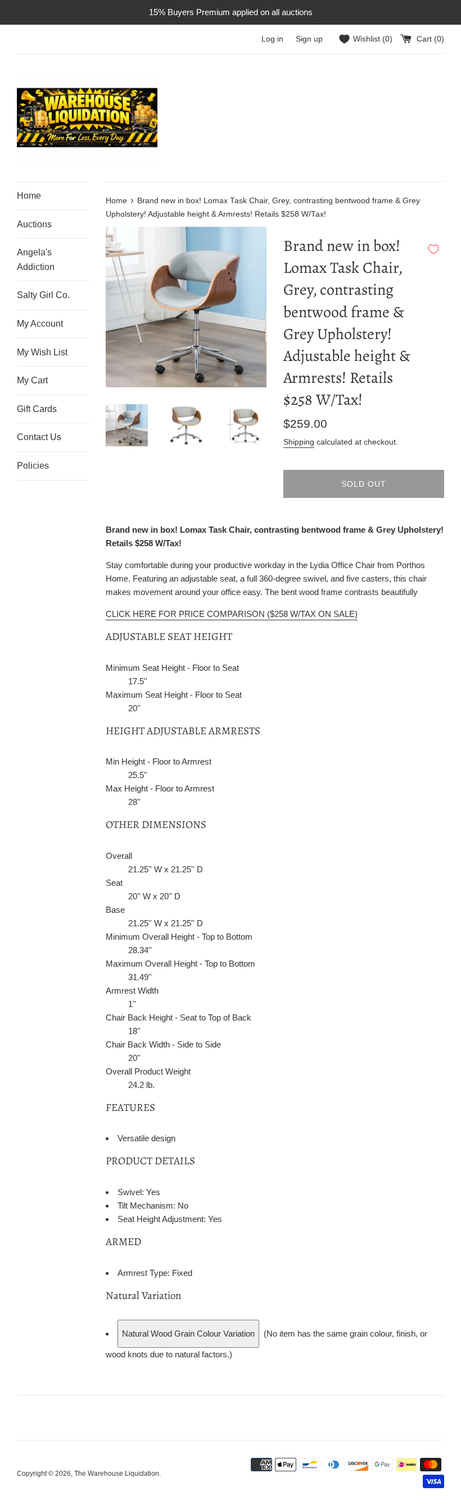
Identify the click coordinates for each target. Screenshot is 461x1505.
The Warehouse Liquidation (116, 1473)
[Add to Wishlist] (433, 249)
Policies (33, 465)
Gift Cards (37, 409)
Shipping (298, 441)
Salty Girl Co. (43, 295)
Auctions (34, 224)
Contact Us (39, 437)
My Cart (32, 380)
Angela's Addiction (36, 260)
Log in (272, 39)
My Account (40, 323)
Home (29, 195)
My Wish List (42, 352)
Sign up (309, 39)
